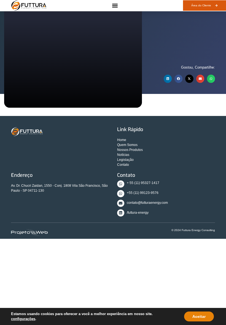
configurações (23, 319)
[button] (114, 5)
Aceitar (199, 316)
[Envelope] (120, 203)
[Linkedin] (120, 212)
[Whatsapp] (120, 184)
